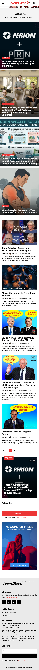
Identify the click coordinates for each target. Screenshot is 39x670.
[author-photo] (10, 254)
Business (5, 206)
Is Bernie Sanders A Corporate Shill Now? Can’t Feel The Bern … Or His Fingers (18, 385)
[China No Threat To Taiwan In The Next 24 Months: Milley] (19, 322)
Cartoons (5, 253)
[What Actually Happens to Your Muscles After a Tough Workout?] (19, 191)
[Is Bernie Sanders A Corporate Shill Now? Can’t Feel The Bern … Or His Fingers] (19, 367)
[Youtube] (19, 602)
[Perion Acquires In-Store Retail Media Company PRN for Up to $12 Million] (19, 45)
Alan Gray (14, 253)
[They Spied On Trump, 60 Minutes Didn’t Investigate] (19, 232)
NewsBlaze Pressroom (9, 612)
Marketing (6, 57)
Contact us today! (11, 597)
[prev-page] (3, 450)
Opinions (29, 17)
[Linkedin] (14, 602)
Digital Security (8, 104)
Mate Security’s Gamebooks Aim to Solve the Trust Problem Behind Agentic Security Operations (19, 631)
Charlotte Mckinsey (9, 496)
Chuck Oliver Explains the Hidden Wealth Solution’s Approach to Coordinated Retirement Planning (19, 637)
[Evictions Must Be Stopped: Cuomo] (19, 416)
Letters (22, 17)
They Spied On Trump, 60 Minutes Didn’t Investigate (16, 249)
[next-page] (18, 450)
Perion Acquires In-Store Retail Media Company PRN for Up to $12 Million (18, 488)
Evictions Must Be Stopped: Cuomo (16, 432)
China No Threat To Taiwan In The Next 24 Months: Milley (18, 339)
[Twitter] (9, 602)
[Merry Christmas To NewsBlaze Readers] (19, 277)
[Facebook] (4, 602)
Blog (6, 17)
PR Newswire (6, 615)
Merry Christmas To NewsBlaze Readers (18, 294)
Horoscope (13, 17)
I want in (18, 513)
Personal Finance (8, 155)
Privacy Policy (22, 517)
